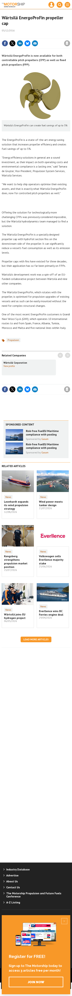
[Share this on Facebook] (5, 43)
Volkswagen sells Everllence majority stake (51, 559)
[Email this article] (35, 43)
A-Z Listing (13, 902)
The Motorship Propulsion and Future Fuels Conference (33, 894)
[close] (70, 35)
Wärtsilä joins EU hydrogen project (15, 616)
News (8, 497)
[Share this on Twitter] (12, 43)
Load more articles (36, 639)
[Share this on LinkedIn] (20, 43)
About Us (12, 881)
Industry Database (18, 869)
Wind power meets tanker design (51, 503)
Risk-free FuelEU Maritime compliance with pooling (42, 432)
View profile (9, 366)
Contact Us (13, 887)
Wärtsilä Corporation (15, 362)
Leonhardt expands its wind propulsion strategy (16, 505)
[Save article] (67, 43)
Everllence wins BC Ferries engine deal (51, 612)
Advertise (12, 875)
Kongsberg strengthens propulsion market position (15, 561)
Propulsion (13, 340)
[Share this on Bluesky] (27, 43)
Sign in (26, 35)
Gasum (44, 439)
